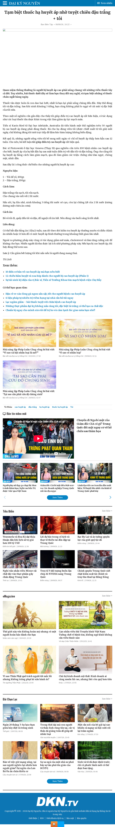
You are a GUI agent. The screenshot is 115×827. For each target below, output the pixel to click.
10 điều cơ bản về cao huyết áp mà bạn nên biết (33, 271)
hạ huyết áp (44, 407)
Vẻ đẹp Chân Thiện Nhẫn (68, 641)
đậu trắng (32, 407)
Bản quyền (81, 818)
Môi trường (44, 546)
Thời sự (6, 580)
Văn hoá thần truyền (48, 738)
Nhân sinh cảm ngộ (10, 638)
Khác (61, 683)
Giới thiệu (33, 818)
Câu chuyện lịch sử (10, 775)
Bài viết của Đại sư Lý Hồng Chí (15, 356)
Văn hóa (81, 772)
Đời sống (81, 734)
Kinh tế (80, 580)
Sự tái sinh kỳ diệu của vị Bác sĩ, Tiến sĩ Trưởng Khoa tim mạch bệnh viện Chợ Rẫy (53, 280)
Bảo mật (70, 818)
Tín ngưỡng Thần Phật (11, 683)
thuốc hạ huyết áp (60, 407)
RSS (42, 818)
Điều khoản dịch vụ (55, 818)
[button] (110, 497)
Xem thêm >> (107, 510)
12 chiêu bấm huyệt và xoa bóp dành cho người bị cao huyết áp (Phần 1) (47, 275)
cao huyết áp (20, 407)
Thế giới (6, 731)
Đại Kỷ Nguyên (61, 811)
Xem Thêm (57, 497)
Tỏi (71, 407)
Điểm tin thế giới (9, 546)
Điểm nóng (82, 543)
